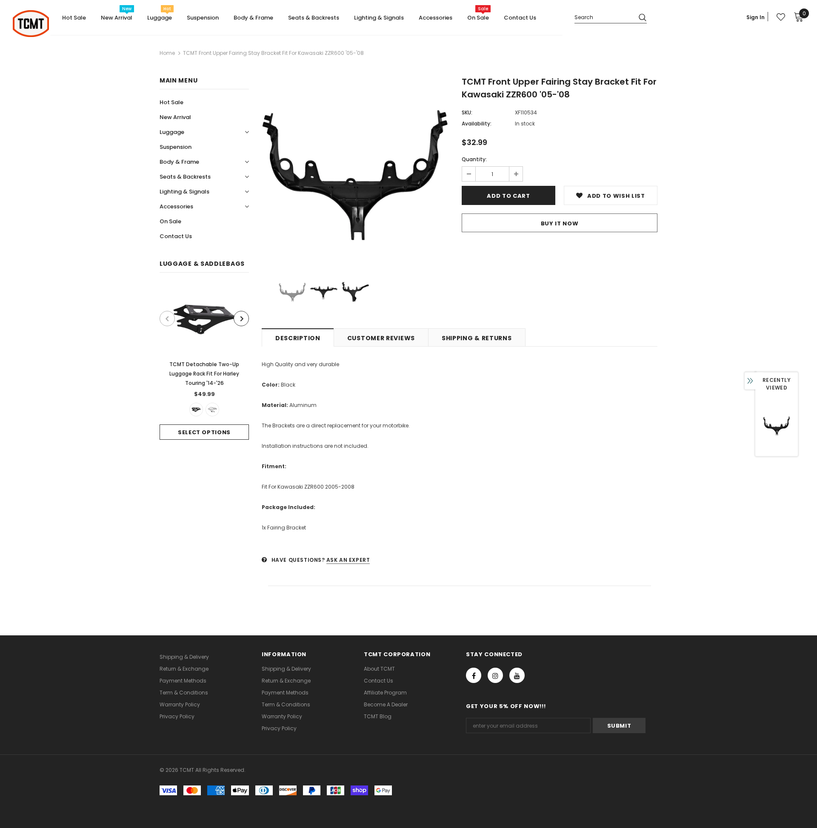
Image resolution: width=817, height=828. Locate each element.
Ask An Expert (348, 559)
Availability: (476, 123)
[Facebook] (473, 675)
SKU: (467, 112)
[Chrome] (212, 409)
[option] (204, 362)
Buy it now (560, 223)
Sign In (755, 17)
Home (167, 53)
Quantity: (474, 159)
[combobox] (603, 17)
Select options (204, 432)
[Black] (196, 409)
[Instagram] (495, 675)
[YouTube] (517, 675)
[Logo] (31, 23)
